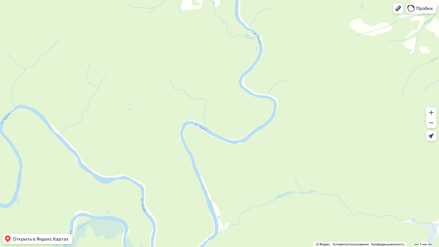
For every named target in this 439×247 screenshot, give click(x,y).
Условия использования (351, 244)
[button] (398, 8)
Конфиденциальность (387, 244)
